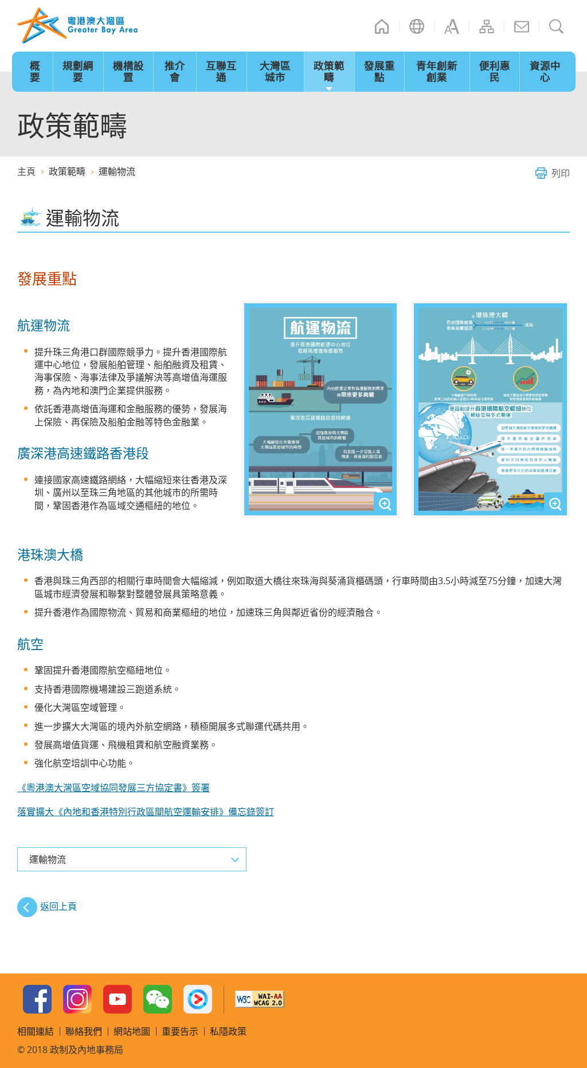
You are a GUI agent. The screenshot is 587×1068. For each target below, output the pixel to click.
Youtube (117, 999)
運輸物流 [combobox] (47, 859)
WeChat (157, 999)
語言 (416, 26)
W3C (259, 999)
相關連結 (35, 1031)
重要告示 (180, 1031)
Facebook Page (37, 999)
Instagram (77, 999)
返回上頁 (58, 906)
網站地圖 (486, 26)
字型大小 (451, 26)
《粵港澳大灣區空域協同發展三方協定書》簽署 (113, 787)
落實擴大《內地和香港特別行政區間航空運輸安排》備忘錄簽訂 (145, 811)
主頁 (381, 26)
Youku (197, 999)
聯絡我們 (521, 26)
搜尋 (556, 26)
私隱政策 (228, 1031)
